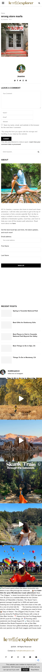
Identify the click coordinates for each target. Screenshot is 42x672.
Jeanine (5, 19)
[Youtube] (30, 657)
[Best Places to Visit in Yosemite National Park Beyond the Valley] (6, 336)
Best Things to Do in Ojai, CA (24, 346)
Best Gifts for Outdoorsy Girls (24, 322)
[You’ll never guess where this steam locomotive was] (21, 608)
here (14, 223)
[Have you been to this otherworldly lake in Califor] (21, 440)
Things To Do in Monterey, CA (24, 357)
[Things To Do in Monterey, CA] (6, 359)
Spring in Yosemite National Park (25, 311)
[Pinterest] (24, 657)
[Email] (36, 657)
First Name (5, 246)
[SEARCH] (38, 152)
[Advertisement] (18, 286)
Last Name (5, 255)
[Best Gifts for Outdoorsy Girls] (6, 324)
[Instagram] (18, 657)
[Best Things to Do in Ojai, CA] (6, 348)
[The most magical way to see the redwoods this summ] (21, 482)
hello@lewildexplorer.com (25, 651)
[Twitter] (12, 657)
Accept (25, 670)
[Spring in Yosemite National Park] (6, 313)
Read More (35, 669)
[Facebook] (5, 657)
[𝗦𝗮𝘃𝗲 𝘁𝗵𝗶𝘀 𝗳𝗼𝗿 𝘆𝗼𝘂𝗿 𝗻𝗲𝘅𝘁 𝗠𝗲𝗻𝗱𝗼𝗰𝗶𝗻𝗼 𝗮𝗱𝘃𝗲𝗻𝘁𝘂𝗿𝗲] (21, 524)
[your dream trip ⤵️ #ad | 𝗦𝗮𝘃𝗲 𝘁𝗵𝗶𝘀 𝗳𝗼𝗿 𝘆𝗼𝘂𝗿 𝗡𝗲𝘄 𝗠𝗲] (21, 566)
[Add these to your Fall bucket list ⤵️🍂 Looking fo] (21, 399)
